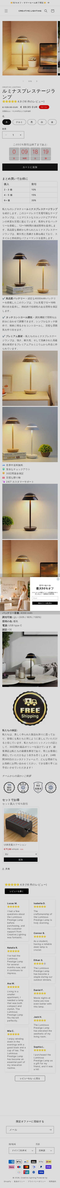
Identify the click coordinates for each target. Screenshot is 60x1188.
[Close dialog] (58, 579)
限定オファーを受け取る (45, 603)
